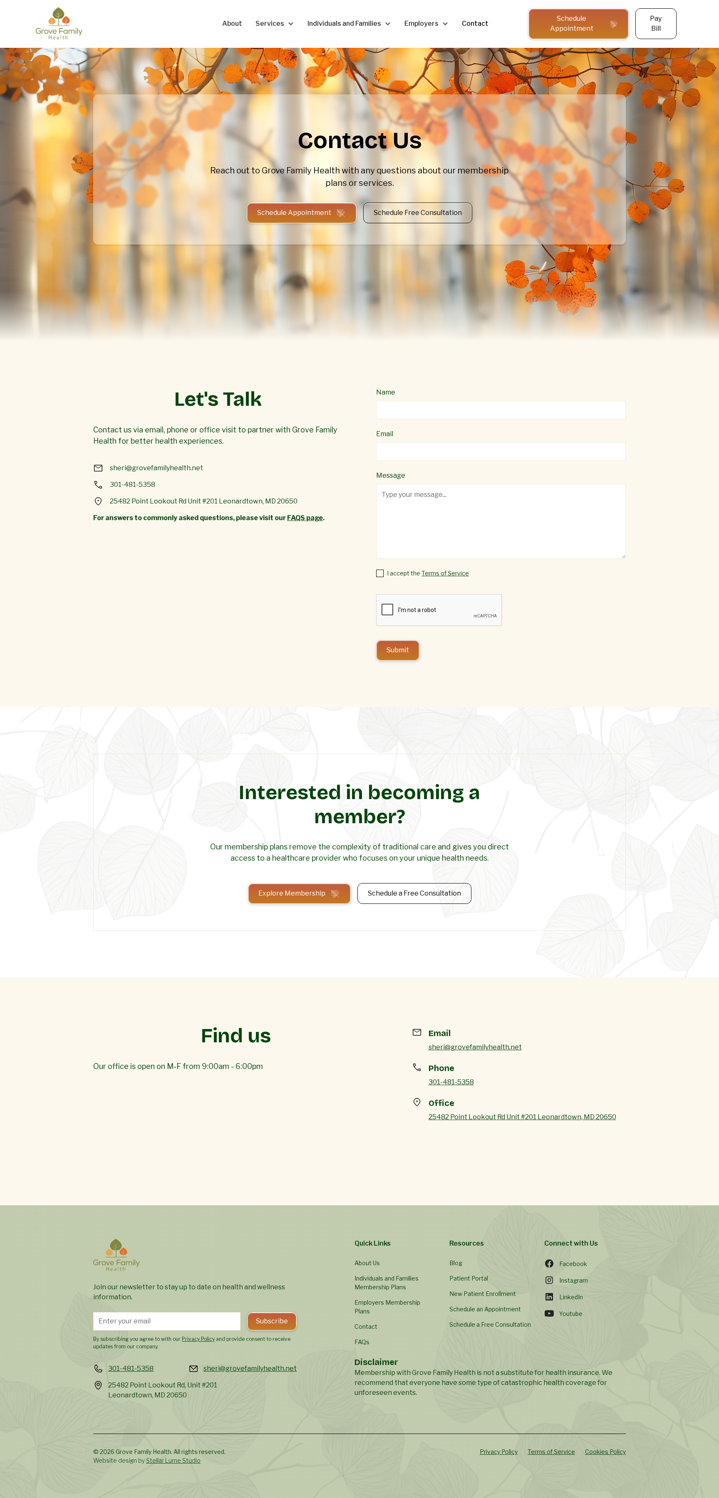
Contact (475, 23)
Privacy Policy (499, 1451)
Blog (455, 1262)
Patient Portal (468, 1278)
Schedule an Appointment (485, 1309)
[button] (275, 23)
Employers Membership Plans (387, 1307)
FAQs (362, 1341)
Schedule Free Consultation (418, 213)
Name (385, 392)
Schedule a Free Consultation (414, 893)
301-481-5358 (451, 1082)
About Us (367, 1262)
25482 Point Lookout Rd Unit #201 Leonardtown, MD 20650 (522, 1117)
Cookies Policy (605, 1451)
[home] (122, 23)
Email (384, 434)
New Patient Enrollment (482, 1293)
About (232, 23)
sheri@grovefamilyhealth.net (475, 1047)
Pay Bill (656, 23)
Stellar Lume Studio (173, 1460)
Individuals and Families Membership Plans (387, 1283)
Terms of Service (445, 573)
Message (390, 475)
